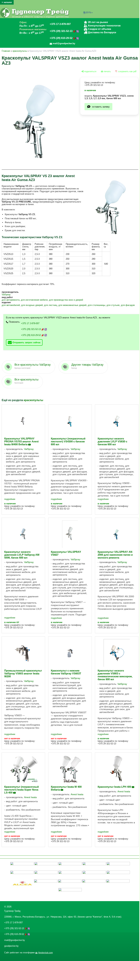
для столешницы (96, 305)
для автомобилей (11, 305)
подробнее (9, 499)
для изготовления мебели (34, 300)
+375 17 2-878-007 (60, 24)
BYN (88, 12)
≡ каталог (7, 2)
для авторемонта (10, 300)
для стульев (113, 305)
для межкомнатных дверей (72, 305)
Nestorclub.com (45, 952)
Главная (6, 51)
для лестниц (50, 305)
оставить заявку (101, 106)
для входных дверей (32, 305)
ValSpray (6, 294)
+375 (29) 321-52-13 (61, 31)
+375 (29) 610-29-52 (61, 38)
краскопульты (20, 51)
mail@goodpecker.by (14, 940)
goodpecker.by (11, 946)
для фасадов (128, 305)
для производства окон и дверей (66, 300)
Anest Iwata (30, 797)
